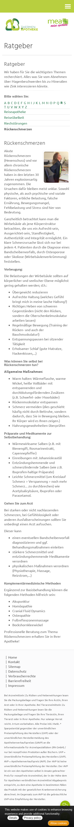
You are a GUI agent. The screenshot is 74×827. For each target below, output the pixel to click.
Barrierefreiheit (19, 681)
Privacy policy (32, 817)
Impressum (16, 685)
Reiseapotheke (15, 111)
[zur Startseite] (37, 24)
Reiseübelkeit (14, 117)
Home (12, 657)
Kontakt (14, 662)
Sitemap (14, 666)
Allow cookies (58, 823)
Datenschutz (17, 671)
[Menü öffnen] (68, 6)
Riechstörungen (15, 123)
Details (13, 817)
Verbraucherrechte (22, 676)
